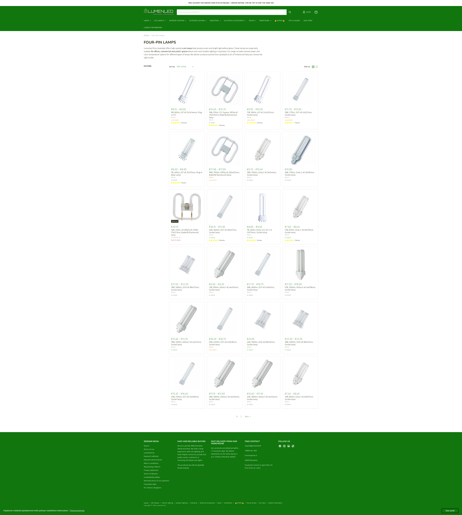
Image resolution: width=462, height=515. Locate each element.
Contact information (153, 27)
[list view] (316, 66)
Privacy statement (151, 470)
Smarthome (264, 20)
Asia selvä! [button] (450, 511)
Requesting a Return (152, 467)
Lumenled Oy (175, 237)
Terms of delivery (151, 474)
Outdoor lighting (197, 20)
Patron (173, 117)
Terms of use (149, 449)
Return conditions (151, 463)
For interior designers (152, 488)
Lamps (147, 20)
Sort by (172, 67)
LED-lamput (159, 20)
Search (146, 446)
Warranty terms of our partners (156, 481)
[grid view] (313, 66)
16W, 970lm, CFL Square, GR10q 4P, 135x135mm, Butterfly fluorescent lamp (223, 115)
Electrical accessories (234, 20)
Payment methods (151, 456)
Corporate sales (150, 484)
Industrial (214, 20)
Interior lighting (177, 20)
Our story (308, 20)
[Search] (290, 12)
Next (247, 416)
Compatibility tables (152, 477)
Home (146, 35)
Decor (252, 20)
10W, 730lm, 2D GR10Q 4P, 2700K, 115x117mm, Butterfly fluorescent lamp (185, 232)
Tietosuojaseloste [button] (77, 511)
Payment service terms (153, 460)
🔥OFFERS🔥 (279, 20)
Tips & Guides (294, 20)
